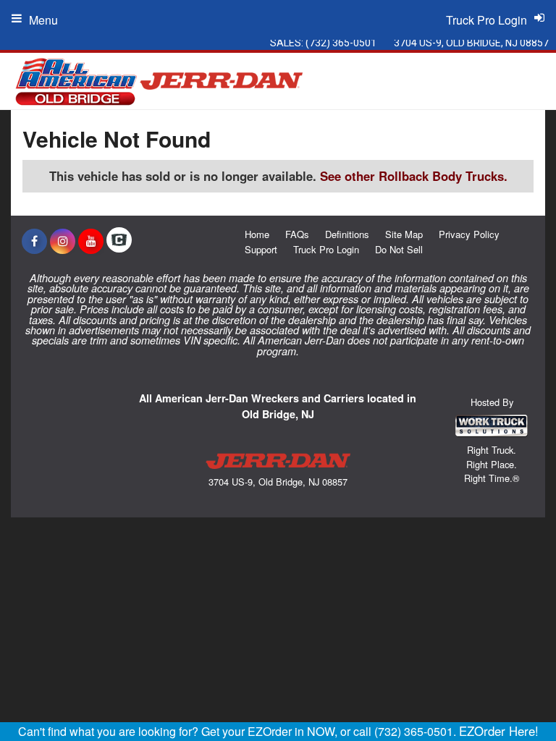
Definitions (347, 234)
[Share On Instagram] (62, 241)
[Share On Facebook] (34, 241)
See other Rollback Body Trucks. (413, 176)
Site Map (404, 234)
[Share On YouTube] (91, 241)
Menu (43, 20)
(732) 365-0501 (341, 42)
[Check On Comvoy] (119, 241)
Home (257, 234)
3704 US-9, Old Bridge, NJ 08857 (471, 42)
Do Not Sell (399, 249)
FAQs (297, 234)
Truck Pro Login (326, 249)
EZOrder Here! (499, 731)
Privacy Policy (469, 234)
